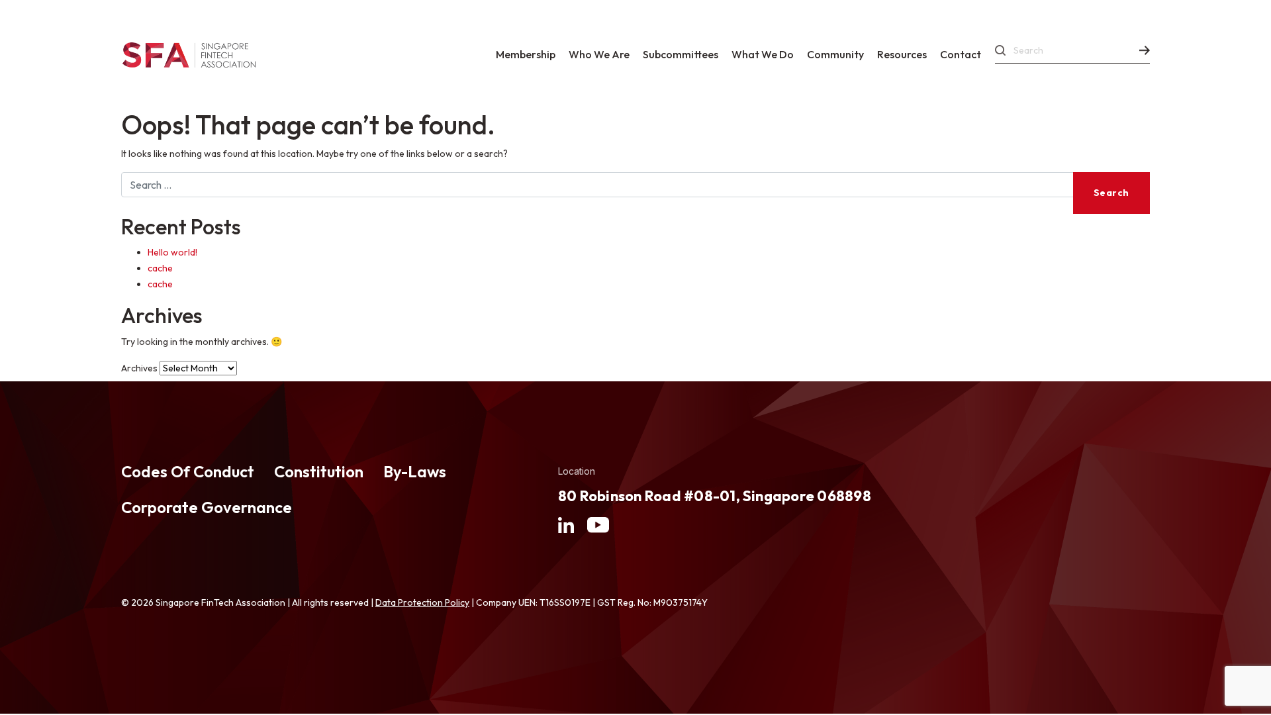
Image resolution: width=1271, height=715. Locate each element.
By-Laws (414, 471)
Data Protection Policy (422, 602)
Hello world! (172, 252)
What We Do (762, 54)
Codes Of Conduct (187, 471)
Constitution (318, 471)
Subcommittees (680, 54)
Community (835, 54)
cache (160, 268)
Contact (960, 54)
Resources (902, 54)
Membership (525, 54)
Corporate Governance (206, 507)
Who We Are (599, 54)
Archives (139, 368)
